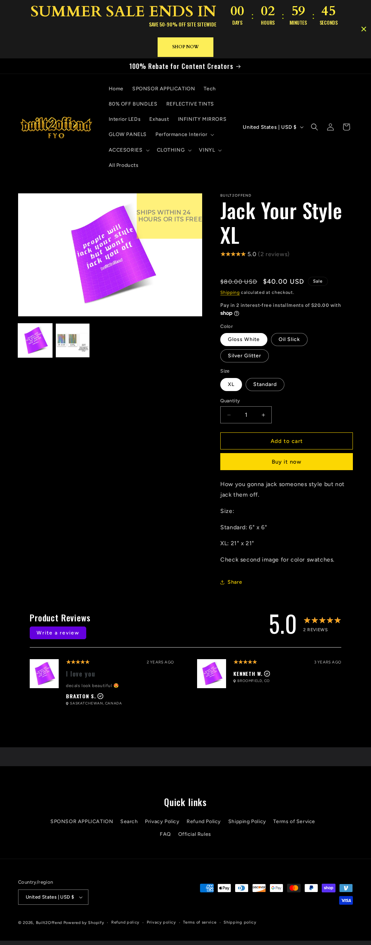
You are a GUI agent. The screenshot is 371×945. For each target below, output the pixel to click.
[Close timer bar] (364, 29)
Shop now (185, 47)
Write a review (58, 633)
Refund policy (125, 922)
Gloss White (244, 339)
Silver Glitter (244, 356)
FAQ (165, 834)
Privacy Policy (162, 821)
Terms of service (199, 922)
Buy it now (286, 462)
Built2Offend (49, 922)
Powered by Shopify (83, 922)
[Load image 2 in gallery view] (73, 341)
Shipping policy (240, 922)
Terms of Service (294, 821)
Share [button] (235, 582)
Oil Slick (289, 339)
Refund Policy (204, 821)
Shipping (230, 292)
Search (129, 821)
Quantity (230, 400)
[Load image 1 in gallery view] (35, 341)
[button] (184, 134)
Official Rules (194, 834)
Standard (265, 384)
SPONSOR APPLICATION (81, 821)
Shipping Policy (247, 821)
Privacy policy (161, 922)
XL (231, 384)
